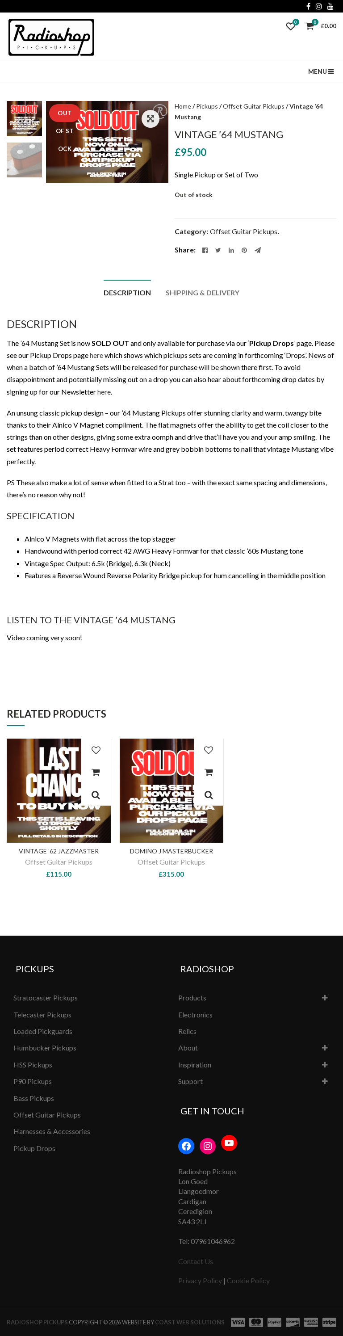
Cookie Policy (248, 1280)
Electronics (195, 1014)
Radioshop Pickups (37, 1322)
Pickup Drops (34, 1148)
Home (183, 106)
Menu (317, 71)
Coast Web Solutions (190, 1322)
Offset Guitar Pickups (253, 106)
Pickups (207, 106)
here (96, 355)
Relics (187, 1031)
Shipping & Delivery (202, 292)
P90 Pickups (32, 1081)
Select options (96, 772)
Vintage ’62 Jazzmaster (59, 851)
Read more (208, 772)
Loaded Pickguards (42, 1031)
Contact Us (195, 1261)
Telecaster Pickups (42, 1014)
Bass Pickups (33, 1098)
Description (127, 292)
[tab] (127, 291)
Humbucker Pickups (44, 1047)
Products (192, 997)
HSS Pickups (32, 1064)
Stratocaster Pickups (45, 997)
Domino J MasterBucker (171, 851)
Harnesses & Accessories (51, 1131)
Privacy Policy (200, 1280)
